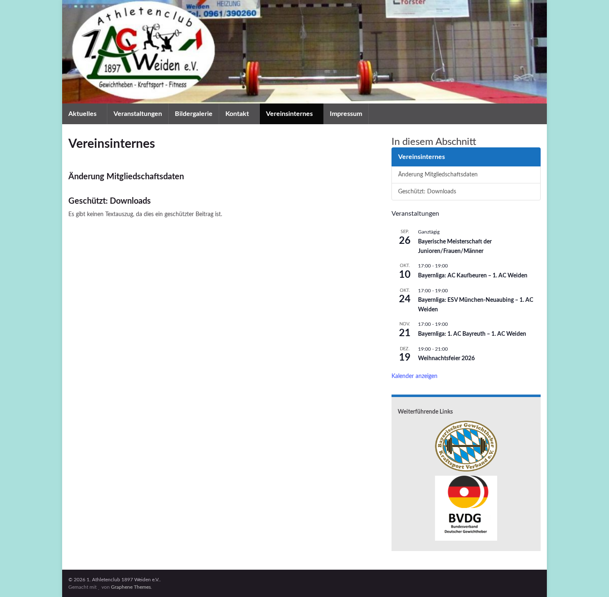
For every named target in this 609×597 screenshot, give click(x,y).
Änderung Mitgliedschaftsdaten (126, 177)
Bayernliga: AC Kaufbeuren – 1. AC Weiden (472, 276)
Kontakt (238, 114)
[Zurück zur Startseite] (304, 52)
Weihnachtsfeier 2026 (446, 358)
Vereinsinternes (290, 114)
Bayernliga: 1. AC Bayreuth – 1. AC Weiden (472, 334)
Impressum (346, 114)
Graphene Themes (131, 587)
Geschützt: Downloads (109, 201)
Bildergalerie (194, 114)
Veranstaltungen (138, 114)
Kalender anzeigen (414, 376)
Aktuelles (83, 114)
